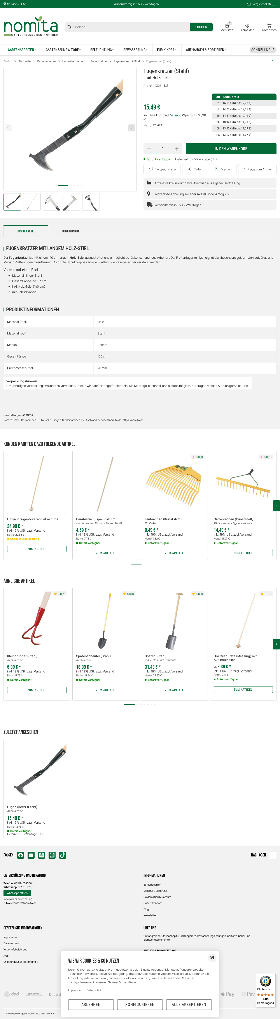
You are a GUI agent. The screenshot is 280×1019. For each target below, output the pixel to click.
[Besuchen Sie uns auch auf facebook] (20, 855)
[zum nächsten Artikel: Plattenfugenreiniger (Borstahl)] (272, 61)
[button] (36, 484)
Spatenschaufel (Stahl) (93, 658)
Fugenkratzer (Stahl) (158, 61)
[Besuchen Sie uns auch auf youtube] (31, 855)
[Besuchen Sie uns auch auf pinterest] (41, 855)
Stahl (101, 333)
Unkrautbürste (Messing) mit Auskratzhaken (235, 658)
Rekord (102, 345)
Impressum (10, 937)
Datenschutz (11, 943)
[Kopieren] (166, 85)
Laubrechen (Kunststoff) (163, 521)
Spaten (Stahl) (160, 658)
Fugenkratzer (99, 61)
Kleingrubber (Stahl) (22, 658)
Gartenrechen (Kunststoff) (234, 521)
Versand (176, 115)
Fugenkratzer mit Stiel (127, 61)
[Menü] (273, 975)
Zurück (8, 61)
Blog (146, 909)
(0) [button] (264, 4)
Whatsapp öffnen (17, 893)
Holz (101, 322)
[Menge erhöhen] (176, 148)
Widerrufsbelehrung (15, 949)
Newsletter (150, 915)
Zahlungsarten (152, 884)
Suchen (201, 27)
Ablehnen (91, 1004)
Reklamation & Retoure (157, 897)
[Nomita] (31, 27)
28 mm (102, 368)
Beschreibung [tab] (26, 231)
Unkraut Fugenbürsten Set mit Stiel (33, 519)
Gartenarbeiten (46, 61)
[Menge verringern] (149, 148)
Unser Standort (153, 903)
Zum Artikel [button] (36, 549)
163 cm (102, 356)
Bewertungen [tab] (70, 231)
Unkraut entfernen (73, 61)
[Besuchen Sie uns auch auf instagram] (52, 855)
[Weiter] (131, 127)
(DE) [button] (214, 159)
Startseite (24, 61)
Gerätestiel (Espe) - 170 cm (99, 521)
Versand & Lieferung (155, 891)
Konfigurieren (140, 1004)
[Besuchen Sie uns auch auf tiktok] (62, 855)
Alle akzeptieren (189, 1004)
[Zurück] (8, 127)
